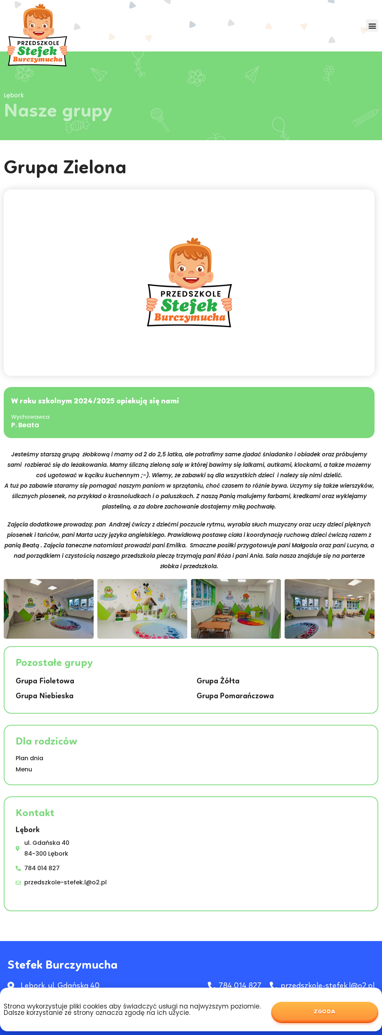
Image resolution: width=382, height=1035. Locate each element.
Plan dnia (29, 758)
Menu (24, 769)
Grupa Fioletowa (45, 681)
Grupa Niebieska (44, 696)
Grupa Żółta (218, 681)
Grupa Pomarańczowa (235, 696)
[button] (372, 25)
